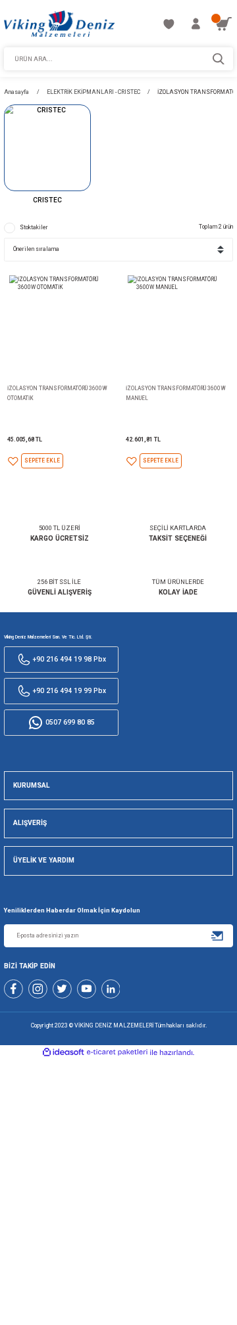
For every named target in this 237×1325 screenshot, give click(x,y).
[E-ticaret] (117, 1052)
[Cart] (223, 24)
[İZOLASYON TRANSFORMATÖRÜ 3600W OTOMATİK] (59, 324)
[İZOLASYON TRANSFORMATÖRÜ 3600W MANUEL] (177, 324)
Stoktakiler (34, 227)
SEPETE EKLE (42, 460)
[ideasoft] (63, 1052)
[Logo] (59, 24)
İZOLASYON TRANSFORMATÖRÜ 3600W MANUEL (176, 393)
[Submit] (217, 936)
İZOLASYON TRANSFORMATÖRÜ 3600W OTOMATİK (57, 393)
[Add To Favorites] (13, 461)
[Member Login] (195, 24)
